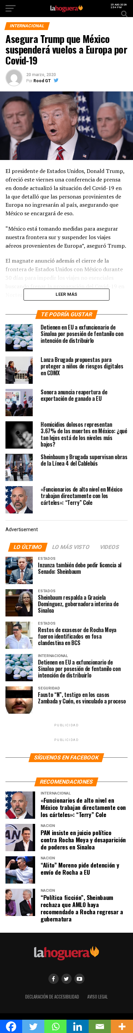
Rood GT (42, 80)
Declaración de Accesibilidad (52, 996)
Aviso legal (97, 996)
